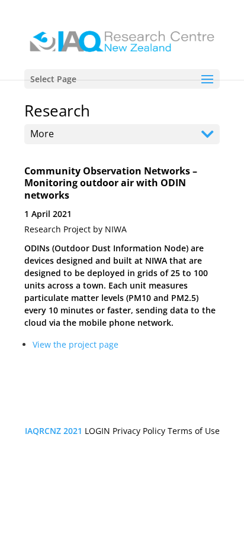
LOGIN (97, 430)
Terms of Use (194, 430)
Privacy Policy (139, 430)
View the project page (75, 344)
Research (57, 110)
